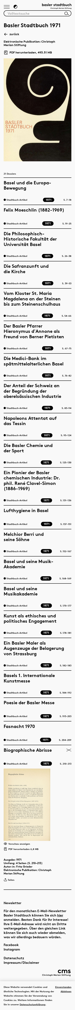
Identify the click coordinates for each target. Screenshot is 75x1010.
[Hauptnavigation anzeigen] (7, 7)
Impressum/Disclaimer (21, 962)
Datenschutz (14, 958)
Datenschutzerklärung (32, 1004)
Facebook (11, 945)
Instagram (12, 949)
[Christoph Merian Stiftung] (56, 973)
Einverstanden (63, 987)
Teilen (11, 879)
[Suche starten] (66, 13)
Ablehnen (66, 991)
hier (60, 915)
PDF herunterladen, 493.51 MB (29, 53)
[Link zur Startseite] (56, 6)
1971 (18, 859)
